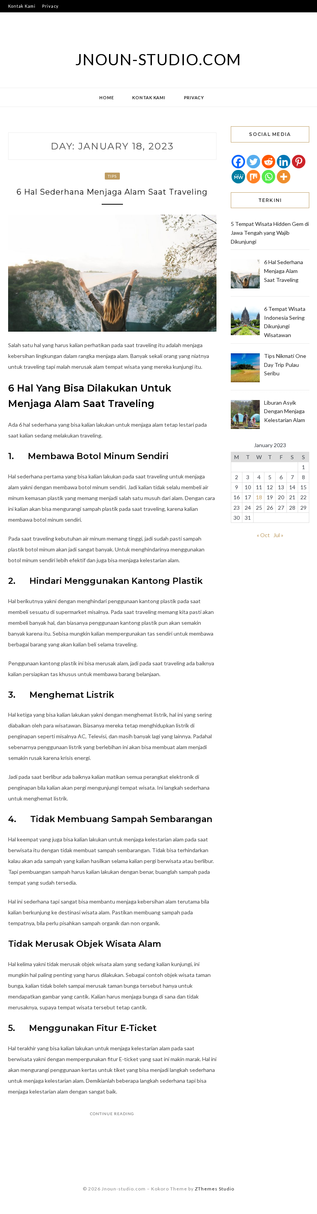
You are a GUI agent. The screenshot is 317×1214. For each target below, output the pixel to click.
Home (106, 97)
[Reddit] (268, 161)
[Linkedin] (283, 161)
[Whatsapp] (268, 176)
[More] (283, 176)
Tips (112, 176)
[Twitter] (253, 161)
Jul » (278, 535)
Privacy (50, 5)
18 (259, 497)
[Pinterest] (298, 161)
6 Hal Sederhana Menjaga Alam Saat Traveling (112, 192)
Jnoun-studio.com (158, 59)
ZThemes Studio (214, 1189)
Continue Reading (112, 1113)
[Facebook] (238, 161)
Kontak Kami (22, 5)
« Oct (263, 535)
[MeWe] (238, 176)
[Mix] (253, 176)
